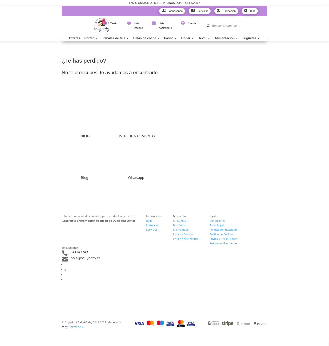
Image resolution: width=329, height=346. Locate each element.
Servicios (151, 229)
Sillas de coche (144, 38)
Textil (202, 38)
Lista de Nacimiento (185, 239)
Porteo (89, 38)
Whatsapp (136, 177)
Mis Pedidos (180, 229)
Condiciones (217, 220)
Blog (84, 177)
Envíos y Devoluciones (224, 239)
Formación (153, 225)
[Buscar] (208, 26)
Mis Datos (179, 225)
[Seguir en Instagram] (65, 269)
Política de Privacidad (223, 229)
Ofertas (74, 38)
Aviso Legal (217, 225)
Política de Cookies (221, 234)
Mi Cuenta (179, 220)
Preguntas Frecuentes (223, 243)
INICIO (84, 136)
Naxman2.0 (76, 327)
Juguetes (249, 38)
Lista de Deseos (183, 234)
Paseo (168, 38)
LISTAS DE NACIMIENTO (136, 136)
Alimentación (225, 38)
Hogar (185, 38)
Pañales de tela (113, 38)
